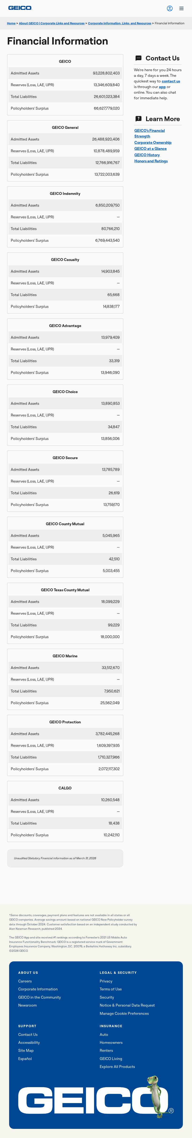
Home (11, 23)
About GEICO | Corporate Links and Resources (52, 23)
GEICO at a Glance (150, 148)
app (162, 86)
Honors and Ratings (151, 161)
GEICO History (147, 154)
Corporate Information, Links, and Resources (119, 23)
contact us (171, 81)
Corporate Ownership (153, 142)
